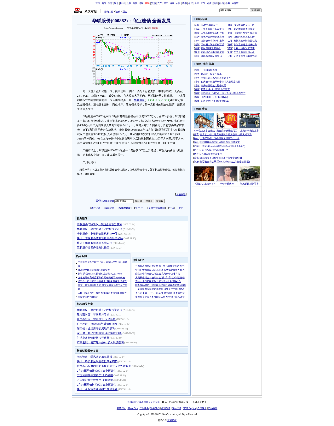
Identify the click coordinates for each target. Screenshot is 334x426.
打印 (171, 208)
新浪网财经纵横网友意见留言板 (143, 402)
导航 (227, 3)
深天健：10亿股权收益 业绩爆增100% (99, 333)
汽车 (159, 3)
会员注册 (202, 408)
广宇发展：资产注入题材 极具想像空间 (100, 342)
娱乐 (116, 3)
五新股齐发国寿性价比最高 (93, 247)
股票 (128, 3)
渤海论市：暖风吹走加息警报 (94, 356)
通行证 (235, 3)
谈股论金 (95, 208)
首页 (97, 3)
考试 (190, 3)
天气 (203, 3)
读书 (184, 3)
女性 (178, 3)
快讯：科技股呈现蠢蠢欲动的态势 (97, 361)
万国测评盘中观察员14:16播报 (95, 380)
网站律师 (176, 408)
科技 (135, 3)
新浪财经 (108, 11)
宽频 (153, 3)
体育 (110, 3)
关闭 (181, 208)
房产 (166, 3)
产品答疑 (212, 408)
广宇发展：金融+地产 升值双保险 (97, 323)
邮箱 (221, 3)
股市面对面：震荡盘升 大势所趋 (96, 319)
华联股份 (139, 100)
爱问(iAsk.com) (105, 200)
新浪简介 (121, 408)
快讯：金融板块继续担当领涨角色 (97, 389)
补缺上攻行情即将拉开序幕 (93, 337)
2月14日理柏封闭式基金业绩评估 (96, 384)
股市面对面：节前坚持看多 (93, 314)
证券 (117, 11)
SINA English (189, 408)
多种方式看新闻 (156, 208)
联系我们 (155, 408)
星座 (196, 3)
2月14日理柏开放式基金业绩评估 (96, 370)
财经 (122, 3)
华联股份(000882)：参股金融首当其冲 (99, 224)
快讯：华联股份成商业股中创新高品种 (100, 238)
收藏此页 (109, 208)
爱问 (215, 3)
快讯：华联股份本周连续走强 (94, 243)
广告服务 (144, 408)
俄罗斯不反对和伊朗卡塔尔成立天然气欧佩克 (104, 366)
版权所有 (172, 420)
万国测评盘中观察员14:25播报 (95, 375)
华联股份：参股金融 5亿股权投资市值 (99, 229)
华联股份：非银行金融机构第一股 (97, 233)
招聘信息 (165, 408)
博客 (141, 3)
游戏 (172, 3)
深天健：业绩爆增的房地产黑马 (96, 328)
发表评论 (181, 194)
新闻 (104, 3)
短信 (209, 3)
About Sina (133, 408)
